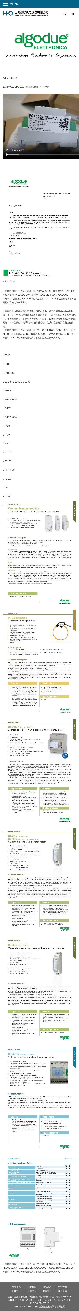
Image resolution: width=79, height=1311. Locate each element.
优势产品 (62, 1287)
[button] (6, 4)
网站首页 (16, 1287)
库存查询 (62, 1291)
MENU (14, 4)
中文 (64, 13)
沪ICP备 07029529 (39, 1303)
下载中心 (31, 1291)
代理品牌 (47, 1287)
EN (72, 13)
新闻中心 (16, 1291)
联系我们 (47, 1291)
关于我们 (31, 1287)
